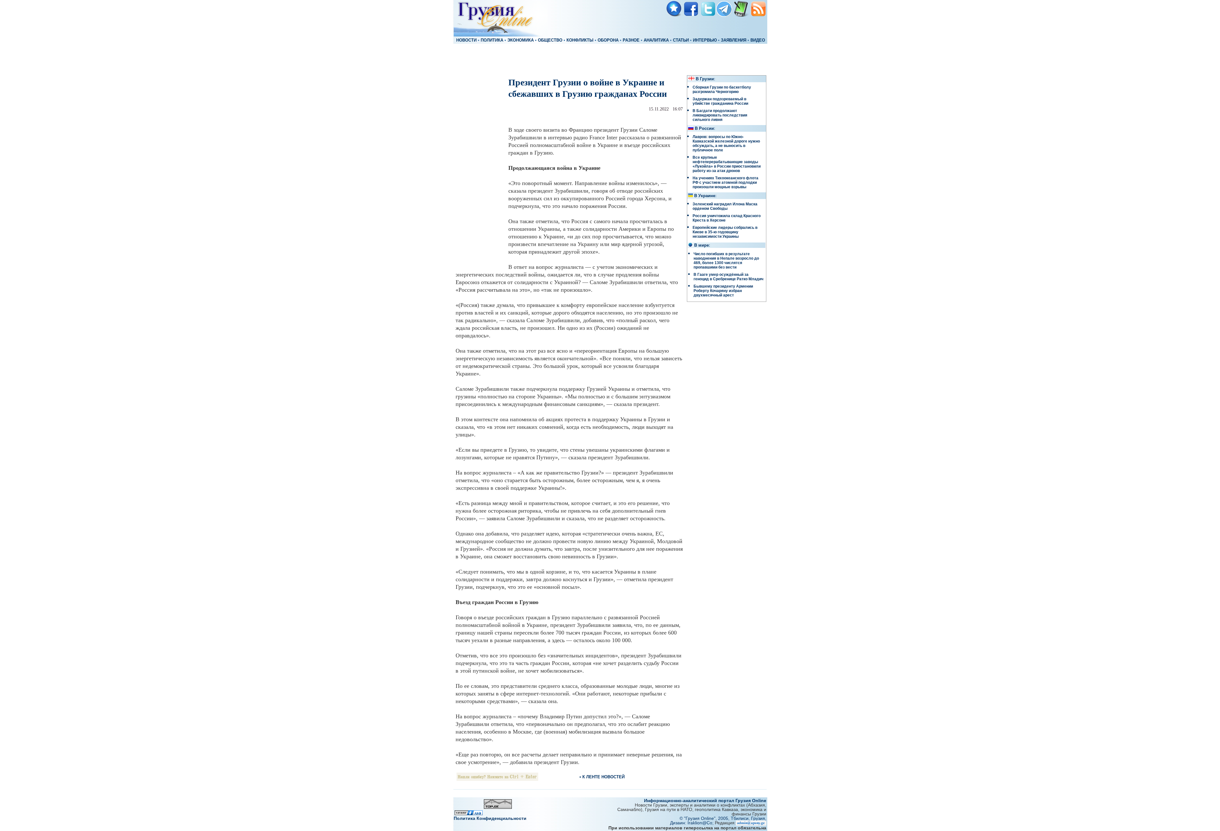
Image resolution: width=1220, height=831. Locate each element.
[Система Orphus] (497, 779)
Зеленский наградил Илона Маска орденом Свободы (725, 206)
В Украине (704, 196)
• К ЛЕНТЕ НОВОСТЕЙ (602, 776)
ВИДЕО (757, 40)
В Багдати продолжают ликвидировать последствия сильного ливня (720, 115)
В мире (701, 245)
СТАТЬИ (681, 40)
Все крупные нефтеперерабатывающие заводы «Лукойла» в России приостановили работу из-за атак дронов (727, 164)
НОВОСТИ (466, 40)
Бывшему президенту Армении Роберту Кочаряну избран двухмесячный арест (723, 290)
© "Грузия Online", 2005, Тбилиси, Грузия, (723, 818)
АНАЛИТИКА (656, 40)
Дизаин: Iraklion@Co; (692, 822)
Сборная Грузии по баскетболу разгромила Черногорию (722, 89)
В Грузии (705, 79)
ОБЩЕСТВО (550, 40)
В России (704, 128)
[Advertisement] (610, 59)
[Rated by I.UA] (469, 813)
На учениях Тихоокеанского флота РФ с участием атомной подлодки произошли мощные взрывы (725, 182)
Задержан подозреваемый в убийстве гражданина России (720, 101)
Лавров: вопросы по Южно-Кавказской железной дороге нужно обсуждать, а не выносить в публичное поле (726, 143)
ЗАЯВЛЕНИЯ (733, 40)
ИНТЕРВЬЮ (705, 40)
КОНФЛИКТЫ (579, 40)
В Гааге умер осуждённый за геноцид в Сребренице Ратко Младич (728, 276)
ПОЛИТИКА (492, 40)
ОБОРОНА (608, 40)
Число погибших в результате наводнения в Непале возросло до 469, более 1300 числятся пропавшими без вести (726, 260)
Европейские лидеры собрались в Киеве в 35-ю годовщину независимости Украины (725, 232)
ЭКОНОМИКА (520, 40)
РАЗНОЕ (631, 40)
